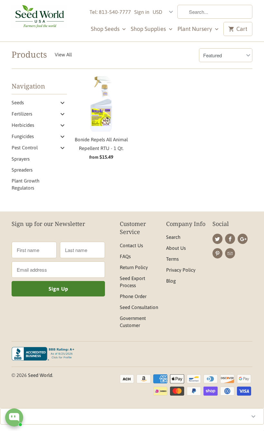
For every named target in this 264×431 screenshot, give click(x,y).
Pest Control (25, 147)
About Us (176, 248)
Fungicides (23, 136)
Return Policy (134, 267)
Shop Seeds (106, 28)
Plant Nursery (195, 28)
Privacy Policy (180, 270)
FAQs (125, 256)
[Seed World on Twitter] (217, 239)
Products (29, 54)
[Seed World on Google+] (243, 239)
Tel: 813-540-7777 (110, 12)
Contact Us (131, 245)
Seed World (40, 375)
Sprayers (21, 159)
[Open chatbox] (14, 417)
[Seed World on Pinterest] (217, 253)
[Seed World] (39, 18)
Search (173, 237)
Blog (171, 281)
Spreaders (22, 170)
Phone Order (133, 296)
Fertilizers (22, 114)
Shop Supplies (149, 28)
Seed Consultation (139, 307)
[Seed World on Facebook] (230, 239)
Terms (172, 259)
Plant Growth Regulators (25, 184)
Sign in (141, 12)
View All (63, 54)
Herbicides (23, 125)
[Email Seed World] (230, 253)
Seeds (18, 102)
